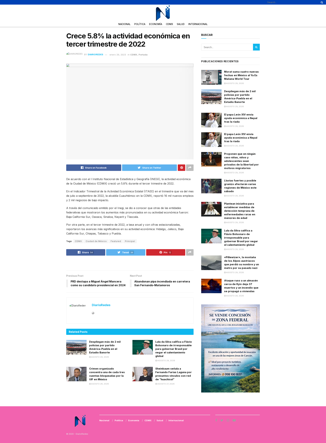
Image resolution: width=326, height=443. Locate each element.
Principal (130, 241)
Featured (116, 241)
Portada (143, 54)
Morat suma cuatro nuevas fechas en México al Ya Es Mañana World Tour (241, 75)
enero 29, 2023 (118, 54)
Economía (155, 24)
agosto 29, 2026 (100, 357)
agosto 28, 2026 (100, 384)
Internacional (198, 24)
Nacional (124, 24)
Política (139, 24)
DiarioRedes (95, 54)
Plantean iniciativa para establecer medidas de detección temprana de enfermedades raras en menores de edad (239, 211)
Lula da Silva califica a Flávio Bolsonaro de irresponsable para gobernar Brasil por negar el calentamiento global (173, 349)
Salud (181, 24)
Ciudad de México (96, 241)
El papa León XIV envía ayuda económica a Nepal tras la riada (240, 118)
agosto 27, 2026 (166, 384)
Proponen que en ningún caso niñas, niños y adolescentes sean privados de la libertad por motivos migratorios (241, 161)
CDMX (169, 24)
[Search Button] (321, 2)
